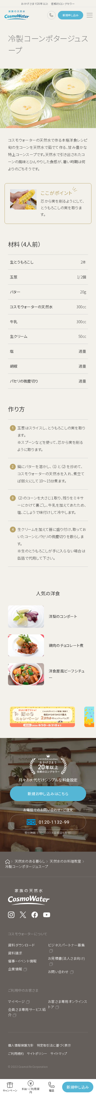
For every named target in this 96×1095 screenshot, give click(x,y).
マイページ (16, 1001)
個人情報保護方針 (21, 1045)
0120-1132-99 (51, 15)
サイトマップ (58, 1053)
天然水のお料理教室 (65, 861)
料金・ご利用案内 (30, 1090)
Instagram (11, 915)
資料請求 (15, 952)
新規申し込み (71, 15)
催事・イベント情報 (22, 960)
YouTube (46, 915)
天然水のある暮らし (30, 861)
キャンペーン (10, 1090)
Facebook (34, 915)
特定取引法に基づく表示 (54, 1045)
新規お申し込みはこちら (48, 793)
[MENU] (89, 15)
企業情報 (15, 968)
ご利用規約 (16, 1053)
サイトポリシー (37, 1053)
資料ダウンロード (21, 945)
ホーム (7, 861)
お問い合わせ (58, 971)
